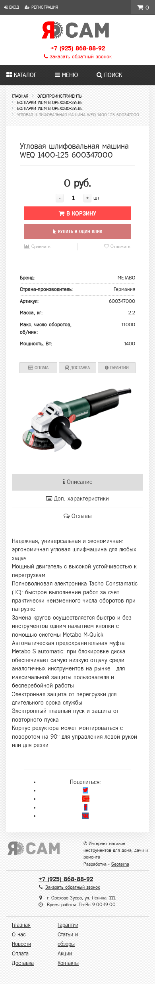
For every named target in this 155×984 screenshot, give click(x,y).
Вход (13, 7)
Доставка (79, 367)
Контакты (68, 963)
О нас (19, 935)
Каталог (24, 75)
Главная (21, 925)
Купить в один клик (79, 231)
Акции (65, 954)
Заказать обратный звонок (80, 57)
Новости (21, 944)
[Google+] (85, 798)
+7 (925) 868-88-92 (77, 48)
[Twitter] (85, 790)
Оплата (40, 367)
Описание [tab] (79, 482)
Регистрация (44, 7)
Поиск (112, 75)
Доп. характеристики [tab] (80, 498)
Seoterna (120, 864)
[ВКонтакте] (85, 816)
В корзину (80, 213)
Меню (69, 75)
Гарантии (118, 367)
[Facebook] (85, 807)
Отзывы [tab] (81, 516)
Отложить (119, 246)
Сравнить (40, 246)
